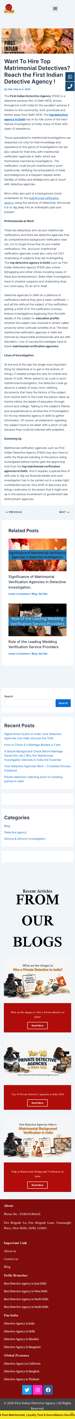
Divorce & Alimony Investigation (25, 838)
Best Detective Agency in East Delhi (25, 1283)
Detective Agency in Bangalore (22, 1347)
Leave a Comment (19, 593)
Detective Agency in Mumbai (21, 1339)
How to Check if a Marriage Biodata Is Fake (32, 745)
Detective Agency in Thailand (21, 1379)
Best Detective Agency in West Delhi (25, 1291)
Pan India (11, 1315)
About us (10, 1251)
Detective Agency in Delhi (19, 1331)
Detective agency (15, 832)
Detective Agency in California (22, 1363)
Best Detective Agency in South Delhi (26, 1307)
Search (8, 696)
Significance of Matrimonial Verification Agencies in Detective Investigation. (37, 581)
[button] (55, 8)
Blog (34, 593)
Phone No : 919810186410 (22, 1214)
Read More (37, 1025)
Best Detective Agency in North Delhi (26, 1299)
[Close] (72, 1413)
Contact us (11, 1259)
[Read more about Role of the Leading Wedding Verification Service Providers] (37, 620)
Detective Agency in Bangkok (21, 1371)
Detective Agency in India (19, 1323)
